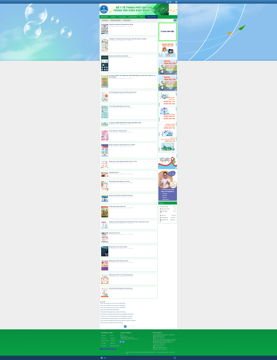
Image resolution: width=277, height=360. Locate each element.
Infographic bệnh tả (114, 172)
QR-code (103, 348)
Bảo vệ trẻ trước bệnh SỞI (110, 309)
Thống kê (113, 338)
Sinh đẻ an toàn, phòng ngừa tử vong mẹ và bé (120, 288)
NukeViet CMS (164, 352)
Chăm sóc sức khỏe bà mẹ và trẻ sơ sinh (113, 307)
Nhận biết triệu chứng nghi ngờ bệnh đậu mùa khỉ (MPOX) (117, 314)
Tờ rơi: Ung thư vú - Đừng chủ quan (118, 130)
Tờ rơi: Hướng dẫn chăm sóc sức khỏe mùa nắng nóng (122, 92)
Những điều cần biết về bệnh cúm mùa (118, 260)
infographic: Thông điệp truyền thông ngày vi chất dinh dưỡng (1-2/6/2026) (127, 39)
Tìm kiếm (104, 343)
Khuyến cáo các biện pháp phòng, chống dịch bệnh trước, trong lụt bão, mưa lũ (129, 221)
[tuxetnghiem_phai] (167, 185)
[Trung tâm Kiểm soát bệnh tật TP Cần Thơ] (104, 9)
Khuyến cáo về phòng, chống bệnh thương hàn (121, 195)
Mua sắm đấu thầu (133, 16)
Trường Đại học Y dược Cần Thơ (127, 337)
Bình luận (104, 345)
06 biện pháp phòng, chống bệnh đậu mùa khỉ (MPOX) (116, 318)
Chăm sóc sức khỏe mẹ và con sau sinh (113, 303)
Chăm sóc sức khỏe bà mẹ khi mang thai (113, 305)
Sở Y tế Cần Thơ (123, 336)
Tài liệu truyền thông (151, 16)
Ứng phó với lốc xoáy (114, 233)
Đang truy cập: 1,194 (111, 348)
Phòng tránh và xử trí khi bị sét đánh (118, 247)
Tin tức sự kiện (122, 16)
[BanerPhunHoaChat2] (167, 67)
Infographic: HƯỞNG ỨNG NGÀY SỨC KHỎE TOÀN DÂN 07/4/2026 (125, 122)
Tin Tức (112, 335)
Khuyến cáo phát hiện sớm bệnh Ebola (118, 56)
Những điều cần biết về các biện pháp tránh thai (121, 275)
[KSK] (167, 114)
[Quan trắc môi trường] (167, 144)
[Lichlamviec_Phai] (167, 31)
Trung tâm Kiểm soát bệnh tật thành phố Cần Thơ (146, 352)
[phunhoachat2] (167, 83)
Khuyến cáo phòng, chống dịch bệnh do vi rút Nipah (122, 144)
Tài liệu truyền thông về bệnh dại (117, 206)
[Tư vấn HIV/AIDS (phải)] (167, 161)
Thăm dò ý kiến (105, 340)
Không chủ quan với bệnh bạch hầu (112, 322)
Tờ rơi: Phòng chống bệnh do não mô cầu (119, 106)
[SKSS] (167, 129)
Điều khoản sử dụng (114, 345)
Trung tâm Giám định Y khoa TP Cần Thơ (129, 339)
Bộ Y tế (122, 335)
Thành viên (104, 338)
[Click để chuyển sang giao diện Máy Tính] (105, 358)
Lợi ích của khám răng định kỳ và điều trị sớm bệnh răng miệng (118, 320)
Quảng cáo (113, 340)
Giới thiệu (113, 16)
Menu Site (113, 343)
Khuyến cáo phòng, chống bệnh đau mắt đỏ (121, 24)
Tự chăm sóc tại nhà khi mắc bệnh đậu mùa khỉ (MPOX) (116, 316)
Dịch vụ (142, 16)
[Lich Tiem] (167, 99)
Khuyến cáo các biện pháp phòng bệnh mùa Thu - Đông (123, 161)
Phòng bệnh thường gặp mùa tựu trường (119, 181)
